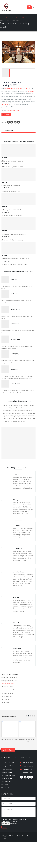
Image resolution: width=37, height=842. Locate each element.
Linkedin (31, 777)
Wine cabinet (5, 702)
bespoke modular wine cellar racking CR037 (18, 88)
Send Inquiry (6, 114)
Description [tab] (9, 130)
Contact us (4, 104)
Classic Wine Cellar (7, 687)
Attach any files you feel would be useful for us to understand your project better (15, 820)
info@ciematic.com (27, 769)
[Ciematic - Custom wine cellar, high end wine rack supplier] (6, 7)
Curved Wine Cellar (7, 693)
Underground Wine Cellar (9, 680)
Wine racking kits (6, 696)
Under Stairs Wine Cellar (9, 677)
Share (3, 122)
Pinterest (25, 777)
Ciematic (31, 91)
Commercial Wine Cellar (9, 690)
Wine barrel (5, 699)
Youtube (28, 777)
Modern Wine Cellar (13, 111)
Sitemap (3, 838)
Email (18, 122)
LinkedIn (15, 122)
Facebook (8, 122)
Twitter (11, 122)
